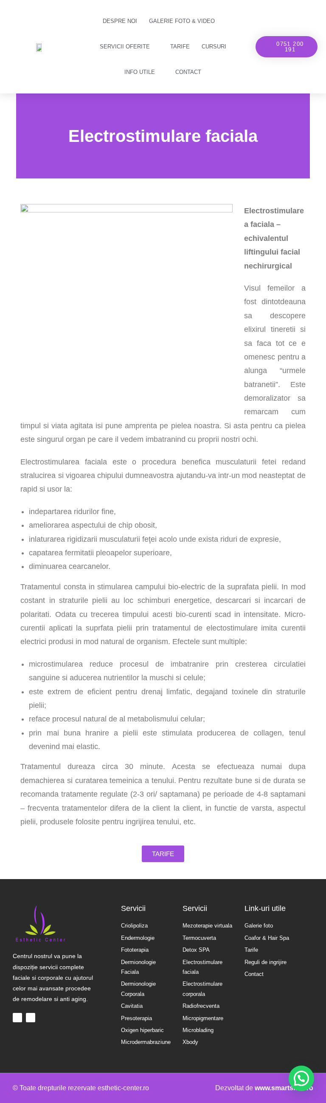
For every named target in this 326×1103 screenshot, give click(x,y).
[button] (287, 46)
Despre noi (120, 21)
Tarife (180, 46)
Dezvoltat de (264, 1088)
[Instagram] (30, 1017)
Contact (188, 72)
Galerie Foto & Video (182, 21)
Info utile (139, 72)
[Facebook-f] (17, 1017)
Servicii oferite (125, 46)
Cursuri (214, 46)
